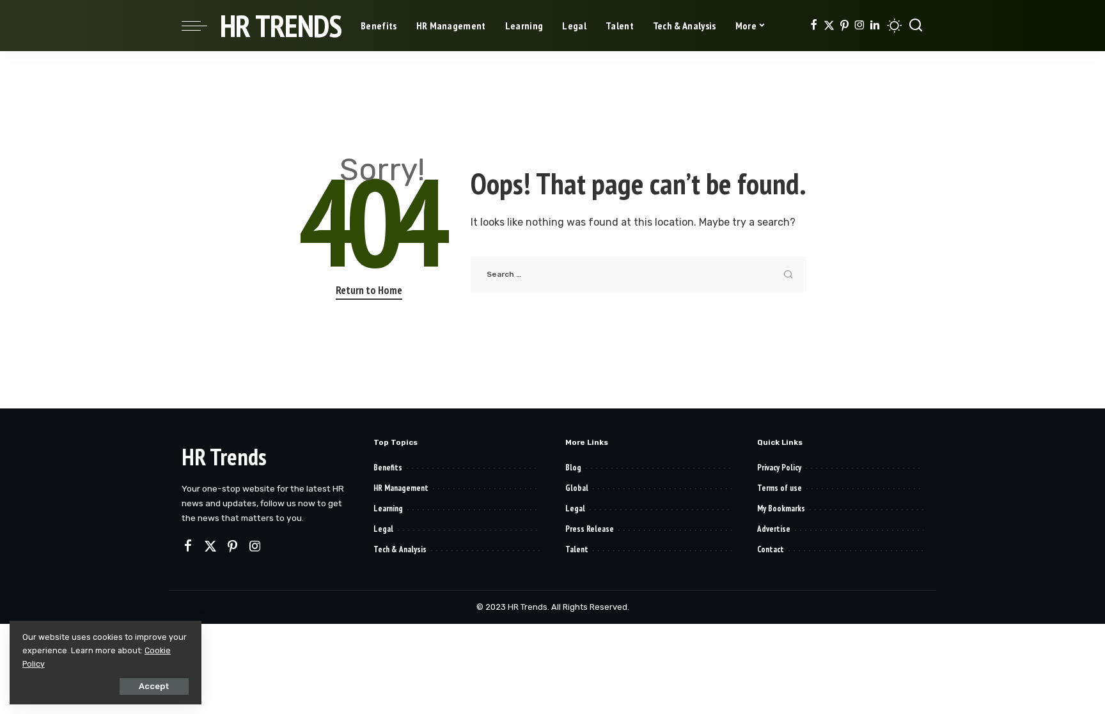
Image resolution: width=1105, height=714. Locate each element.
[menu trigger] (201, 25)
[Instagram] (859, 25)
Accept (154, 686)
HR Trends (280, 25)
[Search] (915, 25)
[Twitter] (829, 25)
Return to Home (369, 290)
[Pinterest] (844, 25)
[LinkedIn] (875, 25)
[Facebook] (813, 25)
